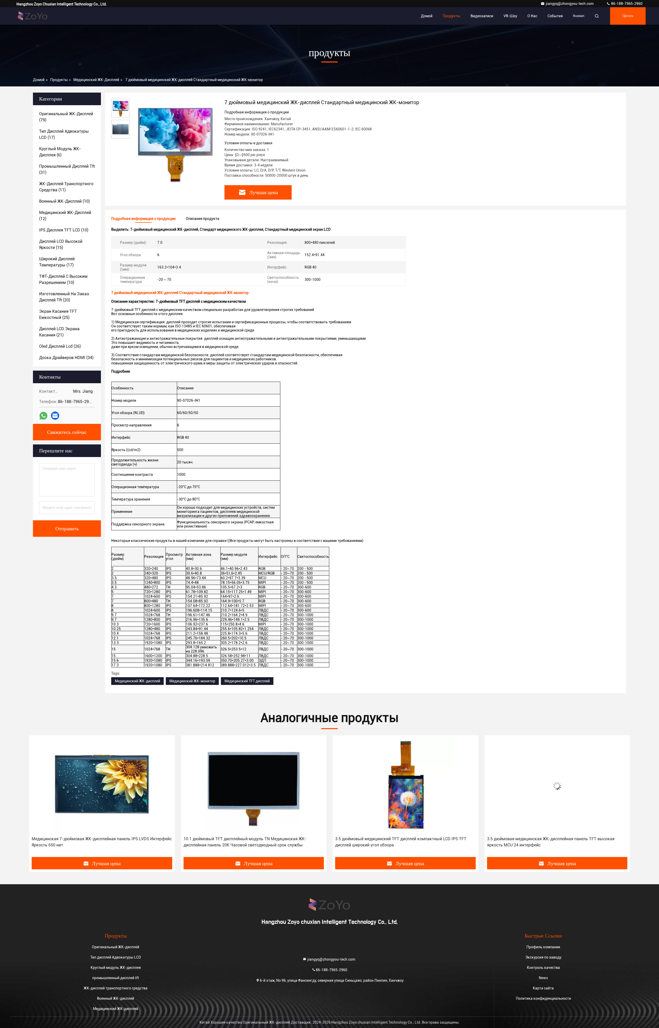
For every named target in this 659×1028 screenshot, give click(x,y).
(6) (60, 151)
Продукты (451, 16)
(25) (58, 314)
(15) (60, 244)
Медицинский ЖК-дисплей (96, 80)
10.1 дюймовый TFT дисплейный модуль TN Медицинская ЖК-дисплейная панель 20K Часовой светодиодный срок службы (245, 841)
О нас (532, 16)
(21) (59, 331)
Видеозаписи (482, 16)
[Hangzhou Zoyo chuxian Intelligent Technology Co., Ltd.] (32, 16)
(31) (67, 169)
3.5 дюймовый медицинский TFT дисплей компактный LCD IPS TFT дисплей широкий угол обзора (400, 841)
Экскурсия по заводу (543, 957)
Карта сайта (543, 988)
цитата (627, 16)
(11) (66, 186)
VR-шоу (510, 16)
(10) (64, 201)
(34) (66, 357)
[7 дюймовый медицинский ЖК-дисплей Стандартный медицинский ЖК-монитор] (175, 142)
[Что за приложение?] (43, 415)
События (555, 16)
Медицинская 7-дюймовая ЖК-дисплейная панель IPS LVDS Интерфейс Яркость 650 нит (102, 841)
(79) (66, 116)
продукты (59, 80)
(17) (64, 134)
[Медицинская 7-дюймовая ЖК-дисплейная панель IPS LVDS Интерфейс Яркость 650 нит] (102, 786)
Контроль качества (543, 968)
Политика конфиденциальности (543, 998)
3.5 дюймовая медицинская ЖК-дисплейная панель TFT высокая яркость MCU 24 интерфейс (550, 841)
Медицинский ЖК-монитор (192, 681)
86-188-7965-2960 (626, 4)
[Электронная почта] (55, 415)
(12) (65, 215)
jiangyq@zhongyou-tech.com (571, 4)
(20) (64, 296)
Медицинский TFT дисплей (247, 681)
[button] (38, 798)
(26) (60, 346)
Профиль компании (543, 947)
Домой (426, 16)
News (543, 978)
